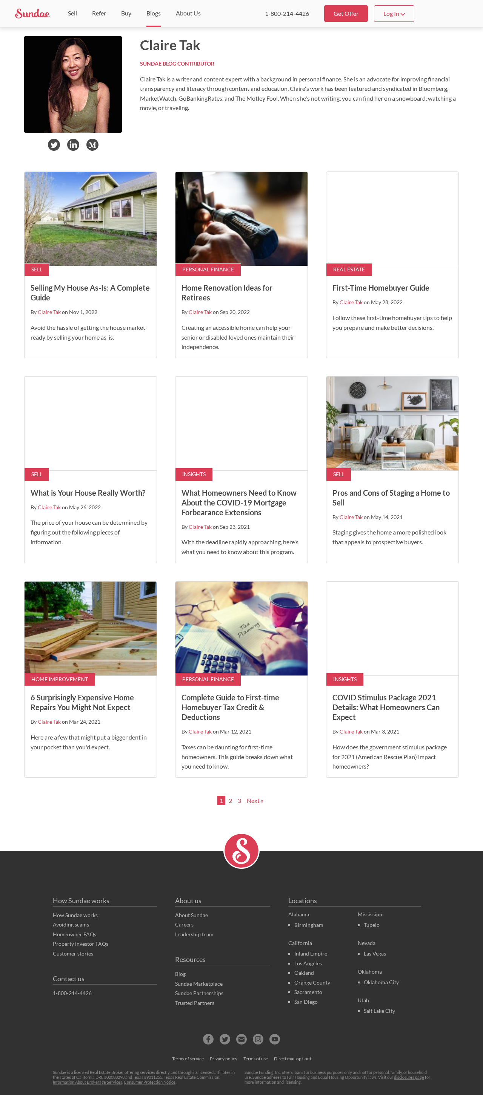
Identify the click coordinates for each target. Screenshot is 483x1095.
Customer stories (73, 953)
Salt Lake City (379, 1011)
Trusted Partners (194, 1003)
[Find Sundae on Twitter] (225, 1039)
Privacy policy (223, 1058)
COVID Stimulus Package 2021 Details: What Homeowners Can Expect (386, 707)
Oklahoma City (381, 982)
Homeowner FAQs (74, 934)
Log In (391, 13)
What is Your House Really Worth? (88, 492)
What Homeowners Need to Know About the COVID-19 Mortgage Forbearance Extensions (239, 502)
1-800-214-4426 (287, 13)
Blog (180, 974)
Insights (194, 474)
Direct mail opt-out (292, 1058)
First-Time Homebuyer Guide (380, 287)
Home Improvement (59, 679)
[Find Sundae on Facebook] (208, 1039)
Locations (302, 900)
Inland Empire (310, 953)
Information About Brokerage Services (87, 1082)
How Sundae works (81, 900)
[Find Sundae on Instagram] (258, 1039)
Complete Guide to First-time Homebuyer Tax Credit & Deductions (230, 707)
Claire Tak (49, 312)
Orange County (312, 982)
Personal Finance (208, 269)
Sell (36, 269)
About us (188, 900)
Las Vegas (375, 953)
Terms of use (255, 1058)
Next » (255, 800)
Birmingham (308, 925)
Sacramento (308, 992)
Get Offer (346, 13)
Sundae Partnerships (199, 993)
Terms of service (188, 1058)
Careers (184, 924)
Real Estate (349, 269)
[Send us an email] (241, 1039)
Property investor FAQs (80, 943)
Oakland (304, 972)
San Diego (306, 1002)
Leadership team (194, 934)
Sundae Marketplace (199, 983)
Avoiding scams (71, 924)
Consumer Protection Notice (149, 1082)
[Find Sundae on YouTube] (274, 1039)
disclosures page (409, 1077)
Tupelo (372, 925)
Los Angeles (308, 963)
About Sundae (191, 915)
